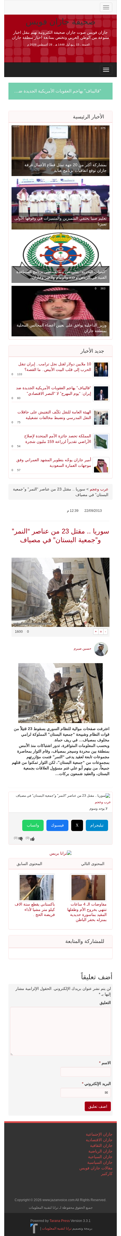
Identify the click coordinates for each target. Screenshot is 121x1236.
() (16, 837)
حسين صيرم (82, 648)
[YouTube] (47, 6)
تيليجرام (97, 825)
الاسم (105, 1063)
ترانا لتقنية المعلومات (56, 1228)
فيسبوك (57, 825)
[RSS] (11, 6)
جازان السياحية (100, 1156)
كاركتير (107, 1173)
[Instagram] (56, 6)
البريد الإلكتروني (96, 1083)
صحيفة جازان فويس (60, 21)
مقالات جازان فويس (96, 1168)
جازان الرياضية (100, 1151)
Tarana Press (60, 1221)
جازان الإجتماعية (99, 1134)
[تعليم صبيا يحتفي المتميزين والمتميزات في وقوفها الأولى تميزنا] (60, 204)
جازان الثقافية (101, 1145)
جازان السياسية (100, 1162)
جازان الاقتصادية (99, 1140)
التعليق (105, 1002)
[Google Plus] (38, 6)
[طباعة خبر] (89, 632)
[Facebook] (29, 6)
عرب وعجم (99, 489)
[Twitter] (20, 6)
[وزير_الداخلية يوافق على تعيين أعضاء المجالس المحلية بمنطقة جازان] (60, 311)
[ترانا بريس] (34, 1228)
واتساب (33, 825)
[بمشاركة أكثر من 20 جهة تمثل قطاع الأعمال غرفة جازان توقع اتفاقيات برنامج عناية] (60, 150)
